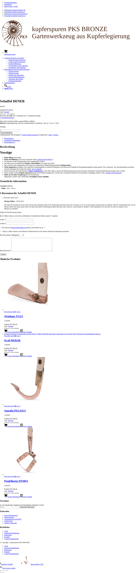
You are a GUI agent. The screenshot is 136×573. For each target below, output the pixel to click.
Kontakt (7, 537)
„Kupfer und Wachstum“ (113, 173)
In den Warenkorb (6, 133)
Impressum (8, 535)
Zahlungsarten (9, 517)
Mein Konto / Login (11, 6)
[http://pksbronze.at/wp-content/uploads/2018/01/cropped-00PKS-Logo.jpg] (60, 94)
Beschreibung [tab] (8, 138)
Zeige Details (27, 332)
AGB (6, 531)
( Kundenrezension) (7, 118)
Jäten (50, 135)
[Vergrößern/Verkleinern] (1, 570)
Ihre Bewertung (6, 235)
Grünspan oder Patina (44, 159)
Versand (6, 112)
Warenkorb (8, 4)
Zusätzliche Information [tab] (12, 140)
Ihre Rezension (5, 251)
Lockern (55, 135)
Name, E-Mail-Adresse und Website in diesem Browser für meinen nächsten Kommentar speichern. (36, 231)
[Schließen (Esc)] (7, 570)
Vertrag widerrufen (10, 523)
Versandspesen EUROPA (12, 519)
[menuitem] (70, 3)
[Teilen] (5, 570)
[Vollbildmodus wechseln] (3, 570)
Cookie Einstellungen (11, 539)
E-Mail (3, 223)
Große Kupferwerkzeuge (29, 135)
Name (2, 220)
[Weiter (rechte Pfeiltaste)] (3, 572)
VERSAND (8, 521)
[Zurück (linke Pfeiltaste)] (1, 572)
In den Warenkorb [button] (13, 332)
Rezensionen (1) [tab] (9, 142)
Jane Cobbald (36, 169)
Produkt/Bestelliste (10, 3)
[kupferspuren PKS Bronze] (68, 47)
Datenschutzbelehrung (11, 533)
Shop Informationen (11, 515)
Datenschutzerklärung (18, 227)
